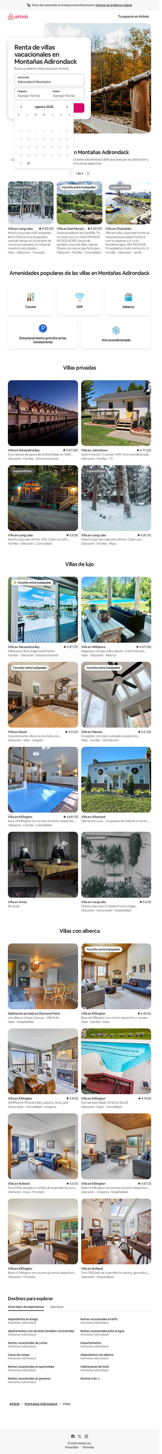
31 (28, 163)
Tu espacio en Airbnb (133, 16)
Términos (88, 1447)
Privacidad (71, 1447)
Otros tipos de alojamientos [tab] (26, 1307)
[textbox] (32, 95)
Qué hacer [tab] (57, 1307)
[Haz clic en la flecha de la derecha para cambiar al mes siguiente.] (67, 107)
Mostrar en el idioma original (114, 5)
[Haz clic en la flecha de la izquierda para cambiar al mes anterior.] (21, 107)
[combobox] (49, 81)
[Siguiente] (88, 173)
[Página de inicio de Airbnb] (18, 16)
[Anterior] (71, 173)
